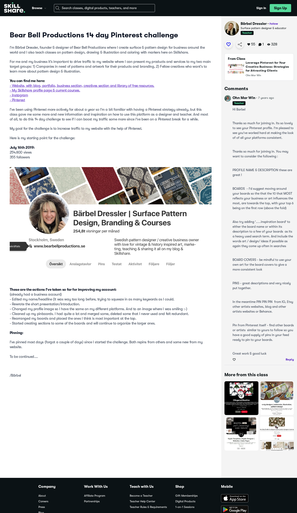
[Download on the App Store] (240, 498)
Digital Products (185, 501)
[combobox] (104, 8)
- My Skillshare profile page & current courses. (45, 90)
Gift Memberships (186, 495)
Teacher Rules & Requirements (148, 507)
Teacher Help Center (142, 501)
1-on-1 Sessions (184, 507)
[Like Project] (228, 44)
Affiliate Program (94, 495)
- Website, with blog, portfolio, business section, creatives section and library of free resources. (82, 86)
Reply (290, 359)
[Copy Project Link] (240, 44)
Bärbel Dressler (254, 24)
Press (41, 507)
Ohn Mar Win (244, 98)
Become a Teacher (141, 495)
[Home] (14, 8)
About (42, 495)
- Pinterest (17, 100)
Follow (274, 23)
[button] (45, 8)
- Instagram (19, 95)
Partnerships (92, 501)
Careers (43, 501)
